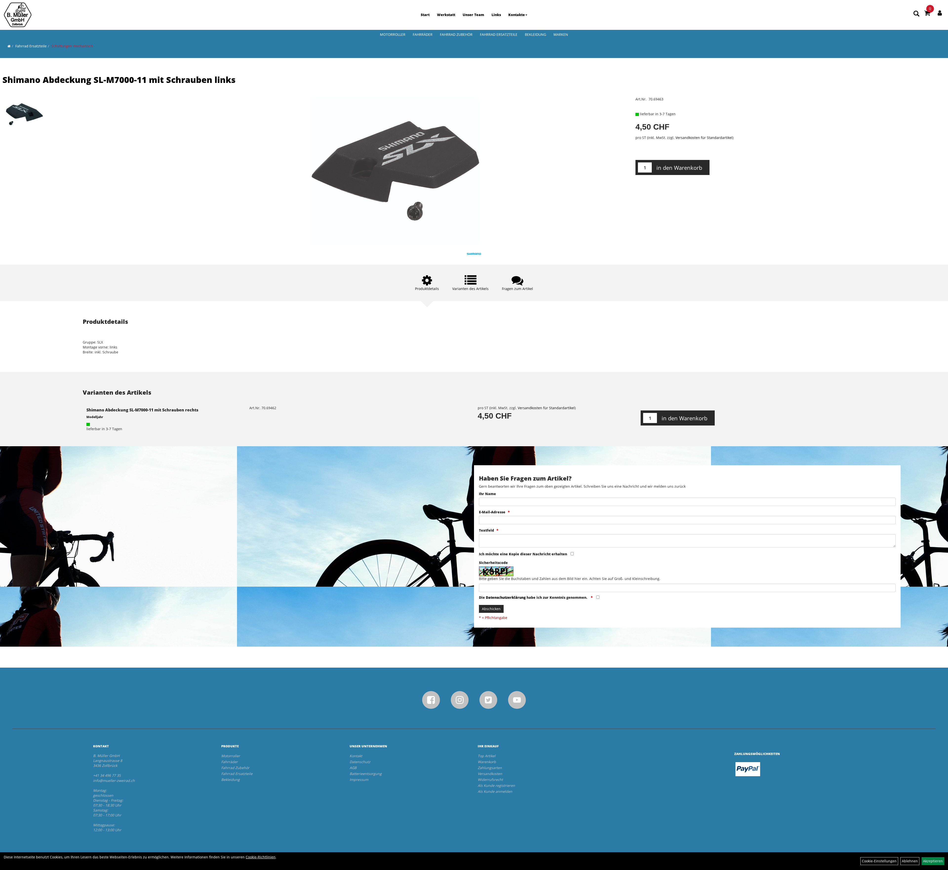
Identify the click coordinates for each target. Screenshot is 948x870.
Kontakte (516, 14)
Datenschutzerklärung (506, 597)
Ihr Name (487, 493)
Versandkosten (490, 773)
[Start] (9, 46)
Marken (560, 34)
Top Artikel (486, 756)
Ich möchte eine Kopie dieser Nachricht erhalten (523, 554)
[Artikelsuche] (916, 14)
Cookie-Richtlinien (261, 857)
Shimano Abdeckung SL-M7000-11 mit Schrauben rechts (142, 410)
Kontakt (356, 756)
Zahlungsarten (490, 767)
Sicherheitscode (493, 562)
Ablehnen (910, 861)
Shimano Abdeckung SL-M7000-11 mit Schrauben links (119, 79)
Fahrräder (423, 34)
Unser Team (473, 14)
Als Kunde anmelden (495, 791)
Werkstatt (446, 14)
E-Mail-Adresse (492, 512)
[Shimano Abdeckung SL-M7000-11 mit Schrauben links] (24, 114)
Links (496, 14)
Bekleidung (535, 34)
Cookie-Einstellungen (879, 861)
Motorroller (392, 34)
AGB (353, 767)
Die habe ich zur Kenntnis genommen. (533, 597)
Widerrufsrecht (490, 779)
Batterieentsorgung (366, 773)
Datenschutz (360, 761)
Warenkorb (487, 761)
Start (425, 14)
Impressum (359, 779)
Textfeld (486, 530)
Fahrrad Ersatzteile (498, 34)
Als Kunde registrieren (496, 785)
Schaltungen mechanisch (72, 46)
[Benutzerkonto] (939, 12)
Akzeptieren (933, 861)
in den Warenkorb (679, 168)
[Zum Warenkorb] (927, 14)
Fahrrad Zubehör (456, 34)
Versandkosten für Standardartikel (703, 137)
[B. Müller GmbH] (18, 14)
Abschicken (491, 608)
